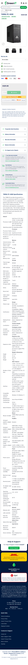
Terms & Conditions (5, 616)
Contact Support (14, 548)
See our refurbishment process (12, 187)
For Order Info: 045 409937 (14, 604)
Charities (3, 643)
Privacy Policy (4, 618)
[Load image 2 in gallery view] (14, 51)
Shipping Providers (5, 626)
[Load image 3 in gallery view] (21, 51)
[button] (2, 3)
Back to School (4, 641)
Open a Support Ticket (6, 636)
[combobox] (14, 7)
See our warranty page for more (12, 160)
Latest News (4, 623)
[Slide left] (2, 50)
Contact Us (3, 634)
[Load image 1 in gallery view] (7, 51)
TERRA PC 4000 (8, 10)
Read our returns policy (10, 179)
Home (2, 10)
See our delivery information (11, 170)
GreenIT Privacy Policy (6, 621)
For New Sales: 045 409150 (14, 602)
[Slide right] (25, 50)
